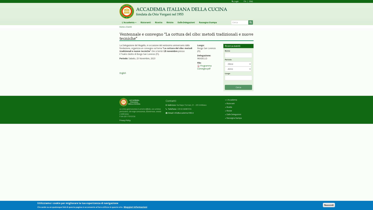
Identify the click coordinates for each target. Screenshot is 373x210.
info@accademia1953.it (184, 113)
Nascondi (329, 205)
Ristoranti (146, 22)
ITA (245, 1)
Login (236, 1)
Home (122, 27)
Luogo (227, 73)
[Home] (174, 11)
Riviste (170, 22)
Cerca (238, 87)
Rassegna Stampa (208, 22)
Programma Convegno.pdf (204, 67)
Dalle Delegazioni (186, 22)
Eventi (129, 27)
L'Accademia (128, 22)
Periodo (228, 59)
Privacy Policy (125, 120)
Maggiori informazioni (135, 206)
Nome (227, 51)
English (122, 73)
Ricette (158, 22)
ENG (251, 1)
